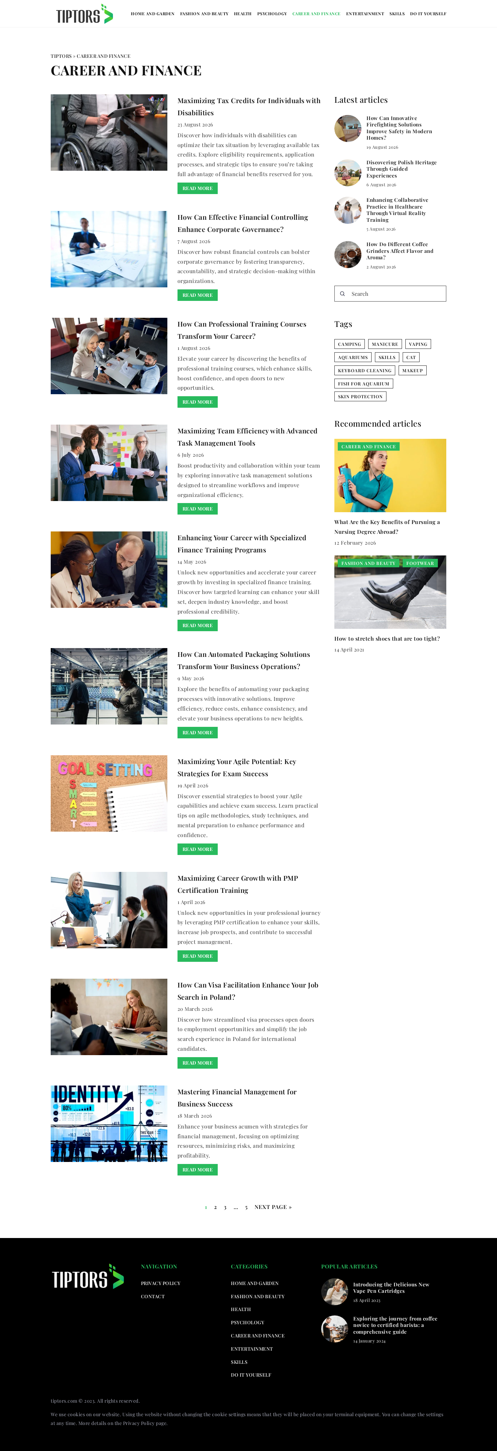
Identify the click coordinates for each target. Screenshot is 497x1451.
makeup (412, 370)
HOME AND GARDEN (153, 13)
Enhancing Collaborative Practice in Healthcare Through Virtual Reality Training (397, 210)
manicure (385, 344)
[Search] (342, 294)
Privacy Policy (139, 1423)
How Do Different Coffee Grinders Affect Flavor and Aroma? (399, 251)
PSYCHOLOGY (272, 13)
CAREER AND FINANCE (316, 13)
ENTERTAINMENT (365, 13)
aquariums (353, 357)
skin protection (360, 396)
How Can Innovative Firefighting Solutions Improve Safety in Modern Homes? (399, 128)
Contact (153, 1296)
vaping (418, 344)
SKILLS (397, 13)
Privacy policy (161, 1283)
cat (411, 357)
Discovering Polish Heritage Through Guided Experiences (401, 169)
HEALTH (243, 13)
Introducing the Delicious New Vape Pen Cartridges (391, 1287)
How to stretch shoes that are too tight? (387, 638)
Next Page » (273, 1206)
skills (387, 357)
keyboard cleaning (365, 370)
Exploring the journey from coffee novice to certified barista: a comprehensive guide (395, 1325)
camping (349, 344)
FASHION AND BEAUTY (204, 13)
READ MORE (198, 188)
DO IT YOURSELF (428, 13)
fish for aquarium (363, 383)
